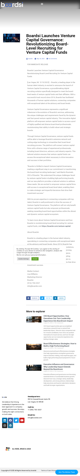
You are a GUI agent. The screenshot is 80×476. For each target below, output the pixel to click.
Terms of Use (46, 470)
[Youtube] (21, 420)
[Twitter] (16, 420)
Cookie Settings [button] (23, 259)
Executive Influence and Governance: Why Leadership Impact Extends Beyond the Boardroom (59, 366)
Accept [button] (35, 259)
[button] (42, 3)
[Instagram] (4, 425)
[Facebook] (10, 420)
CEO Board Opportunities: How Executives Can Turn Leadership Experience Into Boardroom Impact (58, 318)
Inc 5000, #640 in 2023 (21, 449)
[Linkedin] (4, 420)
